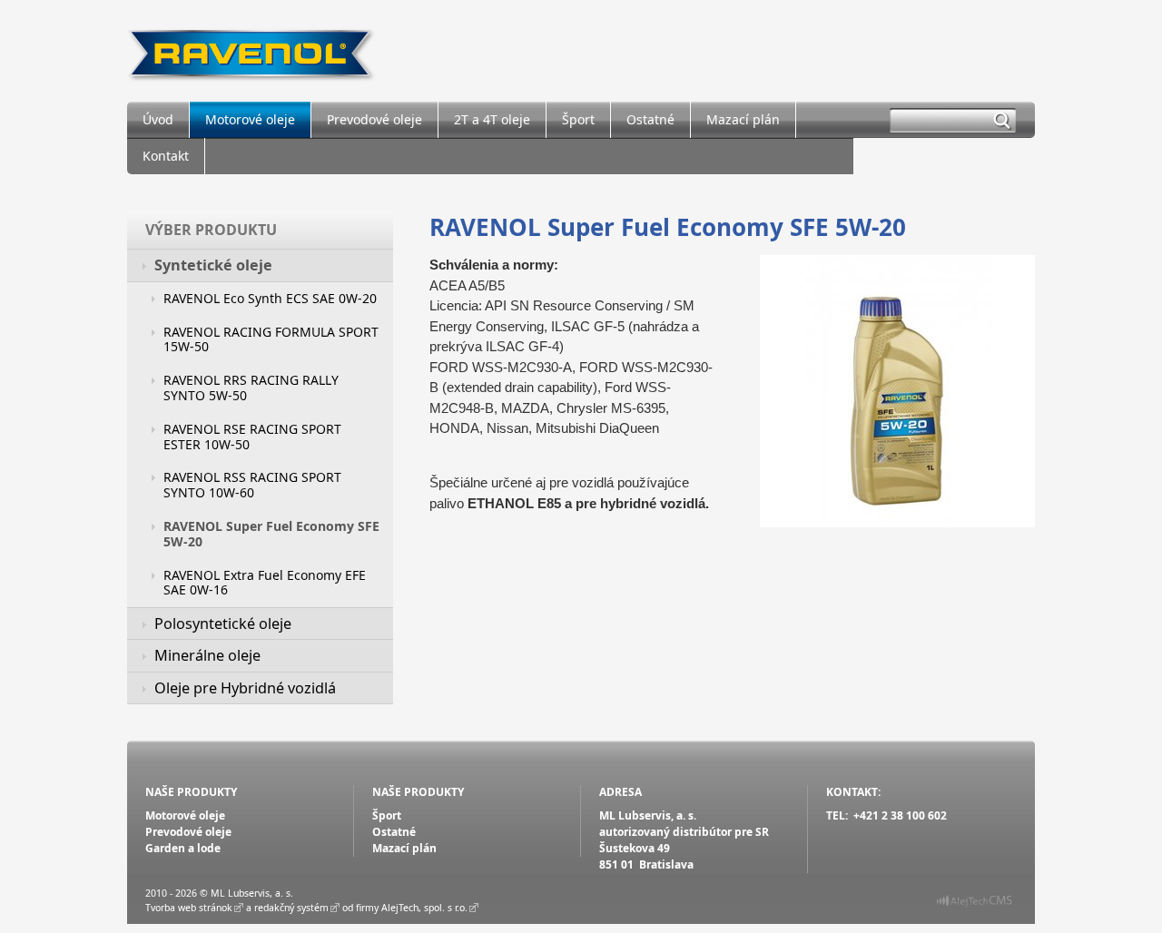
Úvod (158, 119)
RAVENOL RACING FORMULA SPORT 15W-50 (271, 339)
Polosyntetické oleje (222, 623)
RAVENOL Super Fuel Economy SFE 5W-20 (271, 533)
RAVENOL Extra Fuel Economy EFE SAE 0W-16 (264, 582)
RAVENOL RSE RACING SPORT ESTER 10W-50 (252, 436)
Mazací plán (743, 119)
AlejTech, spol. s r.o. (424, 907)
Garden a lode (183, 848)
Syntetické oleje (213, 265)
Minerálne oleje (207, 655)
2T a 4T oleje (492, 119)
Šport (578, 119)
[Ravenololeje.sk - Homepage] (252, 51)
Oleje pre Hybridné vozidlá (245, 688)
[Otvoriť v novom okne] (974, 904)
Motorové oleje (250, 119)
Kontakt (166, 155)
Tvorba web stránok (188, 907)
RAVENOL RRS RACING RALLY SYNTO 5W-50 (251, 387)
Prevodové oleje (374, 119)
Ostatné (650, 119)
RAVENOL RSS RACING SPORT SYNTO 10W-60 (252, 484)
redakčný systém (291, 907)
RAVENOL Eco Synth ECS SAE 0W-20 (270, 298)
